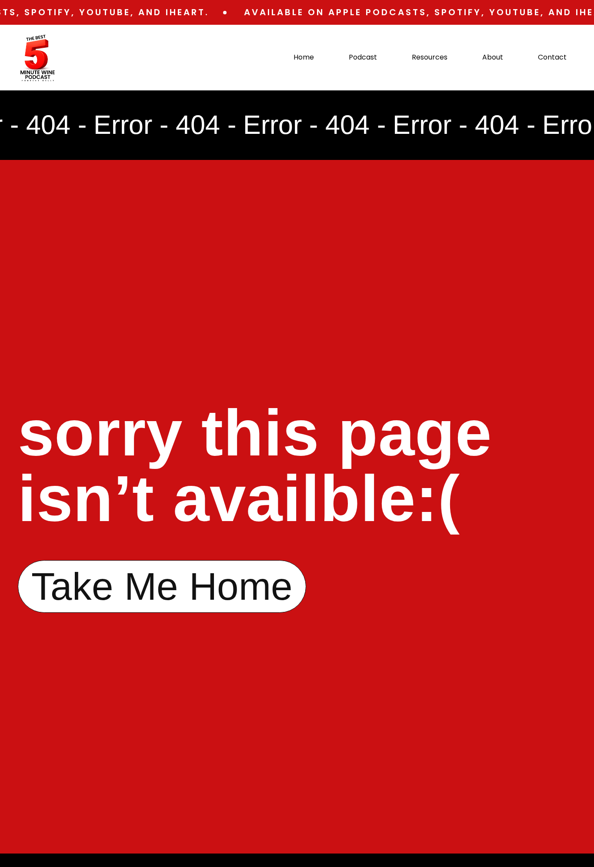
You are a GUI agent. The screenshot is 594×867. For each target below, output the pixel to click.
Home (304, 57)
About (492, 57)
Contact (552, 57)
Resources (429, 57)
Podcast (363, 57)
